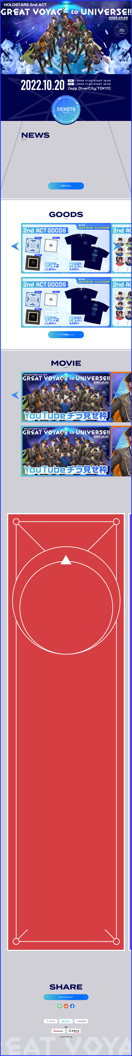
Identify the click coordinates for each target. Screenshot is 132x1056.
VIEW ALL (66, 186)
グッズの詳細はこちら (66, 334)
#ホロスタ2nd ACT (66, 997)
